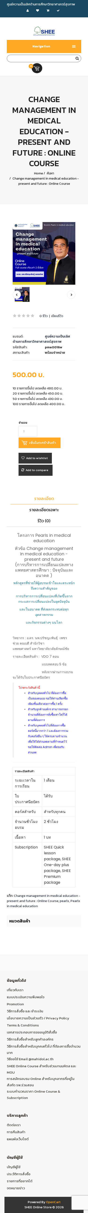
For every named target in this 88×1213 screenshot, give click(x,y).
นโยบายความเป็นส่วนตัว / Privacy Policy (38, 1018)
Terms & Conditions (23, 1025)
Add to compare (37, 470)
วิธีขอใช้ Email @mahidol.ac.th (30, 1059)
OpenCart (53, 1202)
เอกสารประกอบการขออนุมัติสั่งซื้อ (32, 1032)
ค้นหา (50, 173)
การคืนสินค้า (16, 1132)
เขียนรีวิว (57, 316)
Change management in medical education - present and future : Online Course (45, 181)
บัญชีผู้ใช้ (13, 1167)
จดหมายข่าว (16, 1188)
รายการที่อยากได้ (19, 1181)
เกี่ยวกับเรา (15, 990)
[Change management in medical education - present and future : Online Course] (44, 253)
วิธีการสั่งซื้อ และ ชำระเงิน (25, 1011)
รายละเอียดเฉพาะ (44, 510)
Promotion (15, 1004)
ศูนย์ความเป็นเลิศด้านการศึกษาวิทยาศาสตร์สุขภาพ (41, 339)
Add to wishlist (37, 458)
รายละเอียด (44, 498)
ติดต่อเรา (14, 1125)
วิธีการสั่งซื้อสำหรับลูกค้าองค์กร (30, 1039)
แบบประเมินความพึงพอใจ (25, 997)
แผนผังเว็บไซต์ (18, 1139)
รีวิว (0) (44, 521)
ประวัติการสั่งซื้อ (19, 1174)
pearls (64, 900)
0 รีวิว (43, 316)
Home (38, 173)
